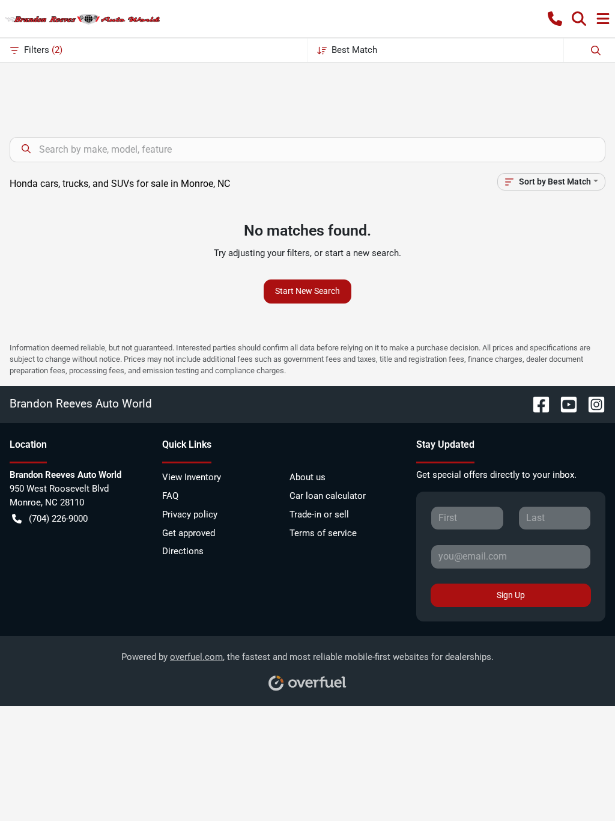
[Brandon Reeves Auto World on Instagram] (591, 403)
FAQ (170, 495)
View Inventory (191, 477)
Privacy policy (189, 514)
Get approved (188, 533)
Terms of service (323, 533)
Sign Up (511, 595)
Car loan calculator (327, 495)
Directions (183, 551)
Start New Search (307, 291)
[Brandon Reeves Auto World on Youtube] (564, 403)
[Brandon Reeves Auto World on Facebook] (536, 403)
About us (307, 477)
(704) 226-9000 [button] (58, 518)
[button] (555, 19)
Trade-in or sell (319, 514)
